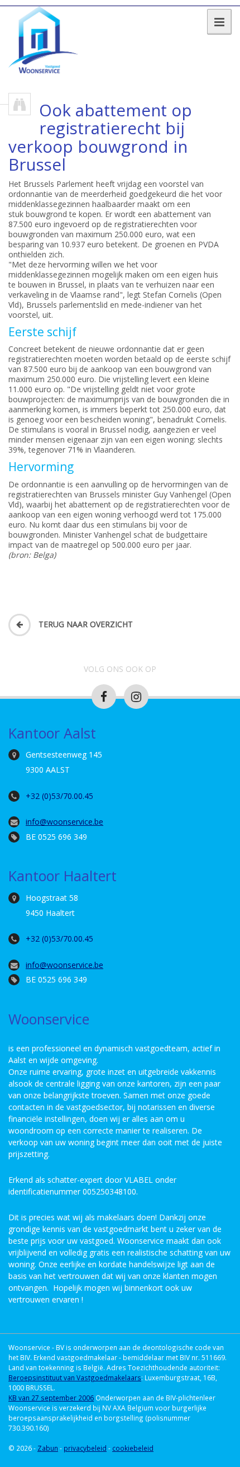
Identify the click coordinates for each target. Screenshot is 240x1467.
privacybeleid (85, 1448)
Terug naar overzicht (84, 624)
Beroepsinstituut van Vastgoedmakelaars (74, 1377)
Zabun (47, 1448)
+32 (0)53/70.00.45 (59, 796)
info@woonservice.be (64, 821)
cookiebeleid (132, 1448)
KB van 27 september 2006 (51, 1397)
